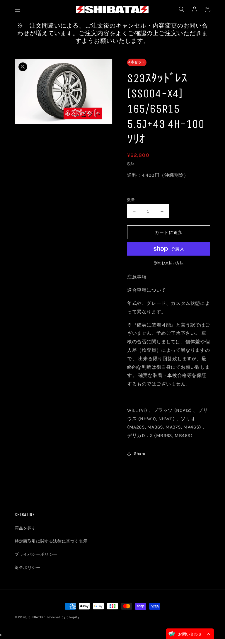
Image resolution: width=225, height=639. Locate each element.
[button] (17, 9)
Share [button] (139, 453)
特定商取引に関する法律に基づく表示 (51, 541)
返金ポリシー (27, 567)
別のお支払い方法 (168, 263)
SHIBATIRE (36, 617)
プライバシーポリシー (36, 554)
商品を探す (25, 528)
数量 (131, 200)
